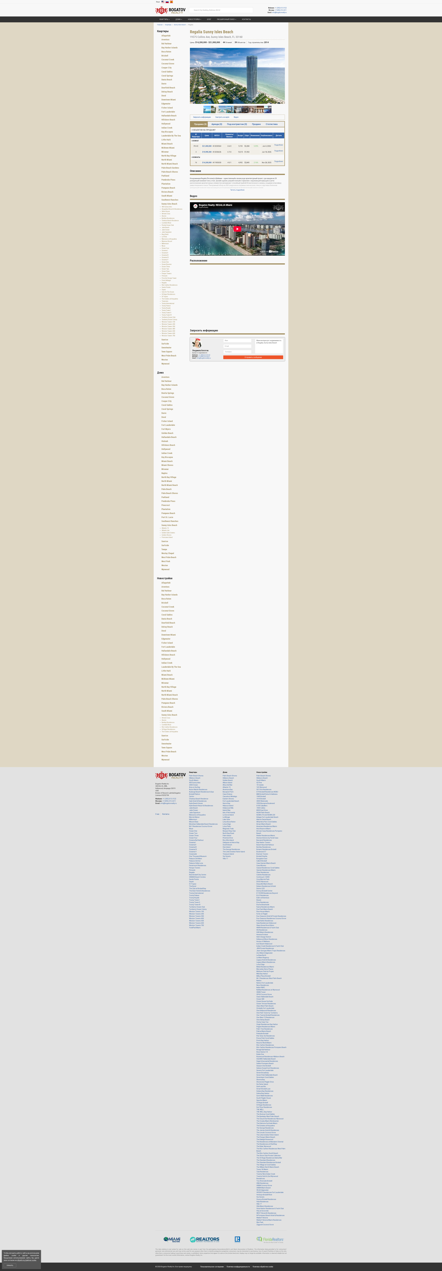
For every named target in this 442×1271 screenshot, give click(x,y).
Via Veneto (227, 856)
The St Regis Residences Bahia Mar (269, 1158)
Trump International (168, 303)
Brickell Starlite (261, 856)
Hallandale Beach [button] (168, 115)
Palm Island (227, 835)
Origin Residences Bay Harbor (267, 1024)
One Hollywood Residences (266, 1010)
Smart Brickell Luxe (263, 1089)
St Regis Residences (168, 294)
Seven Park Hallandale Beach (267, 1075)
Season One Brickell (263, 1066)
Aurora (164, 216)
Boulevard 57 (261, 852)
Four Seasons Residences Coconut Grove (271, 918)
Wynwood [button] (165, 363)
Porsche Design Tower (169, 278)
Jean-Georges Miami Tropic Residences (270, 951)
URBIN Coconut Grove (264, 1185)
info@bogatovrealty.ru (279, 12)
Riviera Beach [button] (167, 192)
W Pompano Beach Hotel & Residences (270, 1215)
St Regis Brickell (262, 1103)
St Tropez (165, 296)
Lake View (226, 819)
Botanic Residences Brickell (266, 849)
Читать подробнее (237, 190)
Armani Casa (166, 214)
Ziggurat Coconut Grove (265, 1225)
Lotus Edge (227, 824)
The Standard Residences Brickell (268, 1162)
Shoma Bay (260, 1079)
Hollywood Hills (228, 808)
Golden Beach (228, 780)
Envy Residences (262, 902)
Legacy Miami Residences (265, 962)
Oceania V (165, 260)
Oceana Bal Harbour (196, 840)
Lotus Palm (227, 826)
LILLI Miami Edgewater (264, 953)
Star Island (226, 847)
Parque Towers (167, 273)
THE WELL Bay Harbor (264, 1112)
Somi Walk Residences (264, 1096)
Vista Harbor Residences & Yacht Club (270, 1208)
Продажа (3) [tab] (200, 124)
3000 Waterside (262, 801)
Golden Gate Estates (168, 533)
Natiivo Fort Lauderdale (264, 983)
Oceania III (165, 255)
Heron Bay (226, 803)
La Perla (164, 237)
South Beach (227, 845)
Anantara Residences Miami (266, 826)
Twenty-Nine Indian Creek (265, 1174)
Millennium (165, 243)
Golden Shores (166, 535)
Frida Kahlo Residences (264, 921)
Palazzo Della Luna (196, 863)
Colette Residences (263, 875)
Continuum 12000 (262, 877)
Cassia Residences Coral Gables (267, 868)
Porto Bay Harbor (262, 1040)
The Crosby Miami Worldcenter (267, 1121)
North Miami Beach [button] (169, 164)
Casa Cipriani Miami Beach (266, 863)
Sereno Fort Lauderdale (264, 1070)
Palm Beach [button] (166, 489)
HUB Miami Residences (264, 932)
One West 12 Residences (265, 1017)
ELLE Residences (262, 895)
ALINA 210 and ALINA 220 (265, 815)
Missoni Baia (193, 822)
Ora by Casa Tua (262, 1022)
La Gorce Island (228, 815)
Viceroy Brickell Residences (266, 1199)
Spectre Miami (261, 1100)
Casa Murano (261, 865)
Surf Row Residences (264, 1107)
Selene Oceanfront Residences (267, 1068)
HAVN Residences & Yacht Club (267, 928)
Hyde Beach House (196, 803)
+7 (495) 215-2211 (281, 10)
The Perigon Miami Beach (265, 1137)
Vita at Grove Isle (262, 1211)
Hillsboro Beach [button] (168, 119)
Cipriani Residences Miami (265, 870)
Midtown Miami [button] (167, 148)
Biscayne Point (228, 792)
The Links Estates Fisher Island (234, 852)
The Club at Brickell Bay (197, 888)
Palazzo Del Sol (194, 861)
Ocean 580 (260, 999)
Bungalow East (261, 858)
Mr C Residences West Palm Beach (269, 978)
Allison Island (227, 783)
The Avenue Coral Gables (265, 1114)
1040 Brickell (261, 796)
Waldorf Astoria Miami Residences (268, 1220)
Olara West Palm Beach (264, 1006)
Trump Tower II (166, 313)
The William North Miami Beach (267, 1167)
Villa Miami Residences (264, 1206)
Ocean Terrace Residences (266, 1004)
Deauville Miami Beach (264, 884)
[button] (283, 48)
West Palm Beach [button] (168, 355)
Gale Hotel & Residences (198, 801)
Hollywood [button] (165, 123)
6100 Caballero (261, 806)
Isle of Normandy (229, 812)
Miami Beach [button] (167, 144)
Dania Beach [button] (166, 79)
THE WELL (260, 1109)
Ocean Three (166, 267)
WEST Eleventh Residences (266, 1213)
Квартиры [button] (164, 19)
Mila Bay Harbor (262, 974)
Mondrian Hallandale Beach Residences (203, 824)
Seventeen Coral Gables (265, 1077)
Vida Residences (262, 1202)
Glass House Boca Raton (265, 925)
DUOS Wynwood (262, 882)
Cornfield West (166, 223)
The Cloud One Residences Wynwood (269, 1119)
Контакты (165, 814)
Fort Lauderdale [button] (168, 112)
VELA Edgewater (262, 1190)
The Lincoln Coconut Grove (266, 1132)
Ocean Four (165, 248)
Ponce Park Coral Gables (265, 1038)
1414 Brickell (261, 799)
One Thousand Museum (198, 856)
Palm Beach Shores (196, 776)
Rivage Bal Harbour (263, 1050)
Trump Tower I (166, 310)
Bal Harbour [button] (166, 43)
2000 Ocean (193, 785)
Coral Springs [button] (167, 75)
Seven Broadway (262, 1073)
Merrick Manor (194, 817)
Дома (225, 772)
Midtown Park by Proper (265, 971)
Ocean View (165, 271)
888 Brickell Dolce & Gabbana (266, 794)
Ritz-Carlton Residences (169, 285)
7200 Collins (260, 808)
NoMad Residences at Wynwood (268, 990)
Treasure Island (228, 854)
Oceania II (165, 253)
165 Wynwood (261, 787)
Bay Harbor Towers (263, 842)
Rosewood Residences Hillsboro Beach (270, 1056)
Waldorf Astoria (262, 1218)
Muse (163, 246)
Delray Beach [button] (167, 91)
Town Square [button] (166, 351)
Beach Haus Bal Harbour (265, 845)
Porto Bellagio (166, 280)
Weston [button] (164, 359)
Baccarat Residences (264, 840)
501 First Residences (263, 789)
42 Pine (259, 783)
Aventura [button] (165, 39)
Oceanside (193, 854)
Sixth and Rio (261, 1086)
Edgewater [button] (165, 103)
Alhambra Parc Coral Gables (266, 822)
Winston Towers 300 (168, 326)
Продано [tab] (256, 124)
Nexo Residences (262, 985)
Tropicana (165, 301)
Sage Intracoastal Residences (267, 1061)
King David (165, 234)
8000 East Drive (262, 810)
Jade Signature (167, 232)
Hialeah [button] (164, 441)
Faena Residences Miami (265, 907)
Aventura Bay (228, 789)
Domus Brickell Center (264, 891)
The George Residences (231, 849)
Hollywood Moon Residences (266, 939)
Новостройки (261, 772)
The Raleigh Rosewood (264, 1139)
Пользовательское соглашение (212, 1267)
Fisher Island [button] (167, 107)
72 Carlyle (260, 785)
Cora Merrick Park (262, 879)
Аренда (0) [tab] (217, 124)
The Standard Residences (265, 1160)
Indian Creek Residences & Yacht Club (270, 946)
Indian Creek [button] (166, 128)
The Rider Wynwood (263, 1146)
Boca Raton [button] (166, 51)
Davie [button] (163, 83)
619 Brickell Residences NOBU (267, 792)
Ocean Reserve (167, 264)
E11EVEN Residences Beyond (267, 893)
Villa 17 (225, 858)
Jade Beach (165, 227)
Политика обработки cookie (263, 1267)
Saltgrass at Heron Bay (231, 842)
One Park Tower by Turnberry (267, 1013)
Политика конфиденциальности (238, 1267)
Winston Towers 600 (168, 333)
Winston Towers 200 (168, 324)
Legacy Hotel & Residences (266, 960)
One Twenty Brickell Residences (268, 1015)
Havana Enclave (262, 934)
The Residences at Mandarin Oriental (269, 1142)
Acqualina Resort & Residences (172, 209)
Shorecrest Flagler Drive (265, 1082)
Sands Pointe (166, 287)
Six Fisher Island (262, 1084)
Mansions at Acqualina (169, 239)
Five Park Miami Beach (264, 909)
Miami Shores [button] (167, 465)
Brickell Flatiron (194, 794)
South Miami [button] (166, 196)
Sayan (164, 290)
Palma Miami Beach (263, 1031)
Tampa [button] (164, 549)
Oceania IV (165, 257)
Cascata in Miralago (230, 796)
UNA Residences (262, 1183)
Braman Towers (262, 854)
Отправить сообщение (253, 357)
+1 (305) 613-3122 (281, 8)
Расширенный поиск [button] (226, 19)
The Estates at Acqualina (170, 299)
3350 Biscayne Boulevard (265, 803)
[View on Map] (244, 37)
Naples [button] (164, 473)
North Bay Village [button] (168, 155)
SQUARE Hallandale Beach (266, 1059)
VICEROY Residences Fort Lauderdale (270, 1192)
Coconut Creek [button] (167, 59)
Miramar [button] (165, 152)
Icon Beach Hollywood (264, 944)
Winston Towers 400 (168, 329)
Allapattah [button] (165, 35)
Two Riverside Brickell (264, 1181)
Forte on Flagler (262, 914)
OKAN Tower (261, 992)
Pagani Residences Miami (265, 1027)
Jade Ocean (165, 230)
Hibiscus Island (228, 806)
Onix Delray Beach (263, 1020)
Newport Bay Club (229, 831)
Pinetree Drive (228, 838)
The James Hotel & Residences (267, 1130)
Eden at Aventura (262, 898)
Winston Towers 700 (168, 336)
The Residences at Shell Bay (266, 1144)
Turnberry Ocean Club (168, 317)
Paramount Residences (197, 865)
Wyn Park (259, 1222)
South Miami (193, 780)
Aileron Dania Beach (263, 819)
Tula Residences (262, 1172)
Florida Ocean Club (168, 225)
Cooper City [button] (166, 67)
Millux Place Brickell (263, 976)
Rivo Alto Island (228, 840)
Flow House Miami (263, 911)
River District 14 (262, 1052)
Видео (235, 117)
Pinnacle (164, 276)
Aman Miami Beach (263, 824)
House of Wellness (263, 941)
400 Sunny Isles (167, 207)
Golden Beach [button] (167, 433)
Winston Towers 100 (168, 322)
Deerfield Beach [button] (168, 87)
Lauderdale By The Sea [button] (171, 135)
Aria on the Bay (194, 787)
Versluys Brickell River (264, 1195)
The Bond (192, 886)
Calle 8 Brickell (261, 861)
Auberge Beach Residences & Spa (201, 792)
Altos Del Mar (227, 785)
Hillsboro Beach (194, 778)
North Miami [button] (166, 160)
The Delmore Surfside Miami (266, 1123)
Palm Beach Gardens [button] (170, 168)
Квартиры (193, 772)
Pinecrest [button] (165, 505)
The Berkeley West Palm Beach (267, 1116)
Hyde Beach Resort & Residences (201, 806)
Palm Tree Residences (264, 1029)
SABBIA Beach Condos (197, 877)
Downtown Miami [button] (168, 99)
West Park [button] (165, 561)
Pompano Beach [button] (168, 188)
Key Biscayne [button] (167, 132)
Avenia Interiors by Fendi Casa (267, 838)
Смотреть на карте (222, 117)
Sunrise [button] (164, 339)
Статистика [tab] (272, 124)
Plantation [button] (165, 184)
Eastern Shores (228, 799)
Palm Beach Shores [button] (169, 172)
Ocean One (165, 262)
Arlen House (166, 211)
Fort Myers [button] (166, 429)
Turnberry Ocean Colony (169, 319)
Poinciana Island (167, 537)
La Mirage (226, 817)
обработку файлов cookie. (27, 1260)
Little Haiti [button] (166, 139)
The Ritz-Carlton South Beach (267, 1153)
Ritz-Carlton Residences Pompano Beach (271, 1047)
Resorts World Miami (263, 1043)
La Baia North (261, 955)
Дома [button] (178, 19)
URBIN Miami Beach (263, 1188)
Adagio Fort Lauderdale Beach (267, 817)
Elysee (258, 900)
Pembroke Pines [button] (168, 180)
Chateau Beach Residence (170, 220)
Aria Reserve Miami (263, 829)
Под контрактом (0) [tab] (237, 124)
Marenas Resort (167, 241)
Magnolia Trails (228, 829)
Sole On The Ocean (168, 292)
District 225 (260, 888)
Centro (191, 796)
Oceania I (165, 250)
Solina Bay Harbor (262, 1093)
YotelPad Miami (195, 928)
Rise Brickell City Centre (197, 875)
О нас (157, 814)
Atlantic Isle (165, 530)
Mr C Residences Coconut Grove (200, 826)
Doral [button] (163, 95)
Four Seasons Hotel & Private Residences (271, 916)
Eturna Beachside (262, 905)
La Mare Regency (262, 957)
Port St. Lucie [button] (167, 517)
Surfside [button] (165, 343)
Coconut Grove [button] (167, 63)
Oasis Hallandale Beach (264, 997)
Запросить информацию (202, 117)
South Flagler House (263, 1098)
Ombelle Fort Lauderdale (265, 1008)
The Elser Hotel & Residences (199, 891)
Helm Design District (263, 937)
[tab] (171, 35)
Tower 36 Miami (262, 1169)
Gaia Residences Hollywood (266, 923)
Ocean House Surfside (264, 1001)
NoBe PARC (260, 987)
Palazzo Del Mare (195, 858)
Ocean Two (165, 269)
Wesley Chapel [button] (167, 553)
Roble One (260, 1054)
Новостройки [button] (194, 19)
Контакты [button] (246, 19)
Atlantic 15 (165, 528)
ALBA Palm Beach (263, 812)
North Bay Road (228, 833)
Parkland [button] (165, 176)
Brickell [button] (164, 55)
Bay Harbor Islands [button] (169, 47)
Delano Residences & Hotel (266, 886)
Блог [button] (209, 19)
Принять (10, 1265)
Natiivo (258, 981)
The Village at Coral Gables (266, 1165)
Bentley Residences (168, 218)
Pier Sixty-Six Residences (265, 1036)
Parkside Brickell (262, 1033)
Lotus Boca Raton (229, 822)
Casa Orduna (227, 794)
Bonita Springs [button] (167, 393)
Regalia (164, 283)
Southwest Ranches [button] (169, 200)
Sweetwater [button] (166, 347)
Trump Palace (166, 306)
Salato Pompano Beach (265, 1063)
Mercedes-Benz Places (264, 969)
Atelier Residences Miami (265, 835)
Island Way (226, 810)
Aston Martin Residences (198, 789)
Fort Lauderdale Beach (231, 801)
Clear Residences (262, 872)
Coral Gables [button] (167, 71)
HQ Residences (261, 930)
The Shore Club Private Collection (268, 1155)
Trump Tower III (167, 315)
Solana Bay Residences (264, 1091)
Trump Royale (166, 308)
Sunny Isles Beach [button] (169, 204)
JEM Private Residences (265, 948)
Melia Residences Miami (265, 967)
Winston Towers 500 (168, 331)
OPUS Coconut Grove (264, 994)
